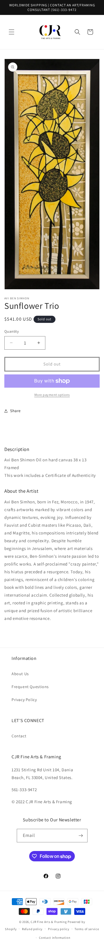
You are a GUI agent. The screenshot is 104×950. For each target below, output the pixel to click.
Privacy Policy (24, 699)
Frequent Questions (30, 686)
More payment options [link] (52, 395)
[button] (11, 32)
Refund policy (32, 929)
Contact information (54, 938)
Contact (19, 735)
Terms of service (87, 929)
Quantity (11, 331)
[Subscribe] (81, 835)
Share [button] (15, 410)
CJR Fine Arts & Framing (49, 922)
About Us (20, 673)
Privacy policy (58, 929)
